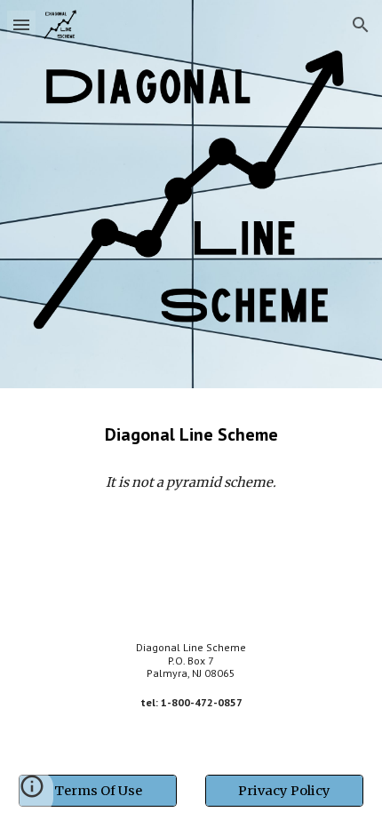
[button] (21, 24)
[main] (191, 434)
